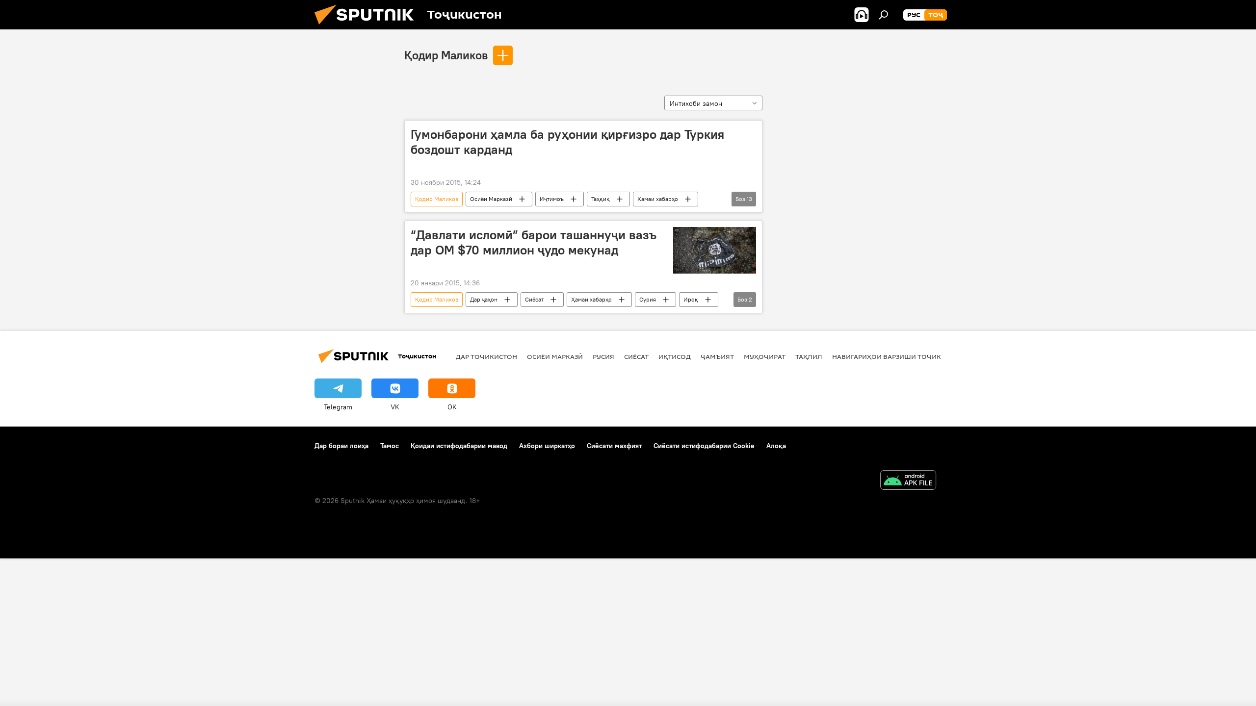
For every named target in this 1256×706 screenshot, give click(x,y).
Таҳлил (808, 356)
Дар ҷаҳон (483, 299)
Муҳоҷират (764, 356)
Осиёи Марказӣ (491, 198)
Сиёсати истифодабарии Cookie (704, 445)
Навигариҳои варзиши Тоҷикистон (898, 356)
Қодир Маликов (446, 55)
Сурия (647, 299)
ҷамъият (717, 356)
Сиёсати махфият (614, 445)
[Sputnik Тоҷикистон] (368, 27)
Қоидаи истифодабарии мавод (459, 445)
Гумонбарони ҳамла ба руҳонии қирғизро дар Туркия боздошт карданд (567, 141)
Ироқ (690, 299)
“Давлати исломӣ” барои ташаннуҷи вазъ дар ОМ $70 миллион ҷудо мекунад (533, 242)
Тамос (389, 445)
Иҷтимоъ (552, 198)
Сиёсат (534, 299)
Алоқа (776, 445)
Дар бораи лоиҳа (341, 445)
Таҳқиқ (600, 198)
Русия (603, 356)
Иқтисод (674, 356)
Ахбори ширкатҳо (547, 445)
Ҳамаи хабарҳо (657, 198)
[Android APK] (908, 481)
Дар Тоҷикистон (486, 356)
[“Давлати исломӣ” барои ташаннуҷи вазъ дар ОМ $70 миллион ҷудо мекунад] (714, 250)
